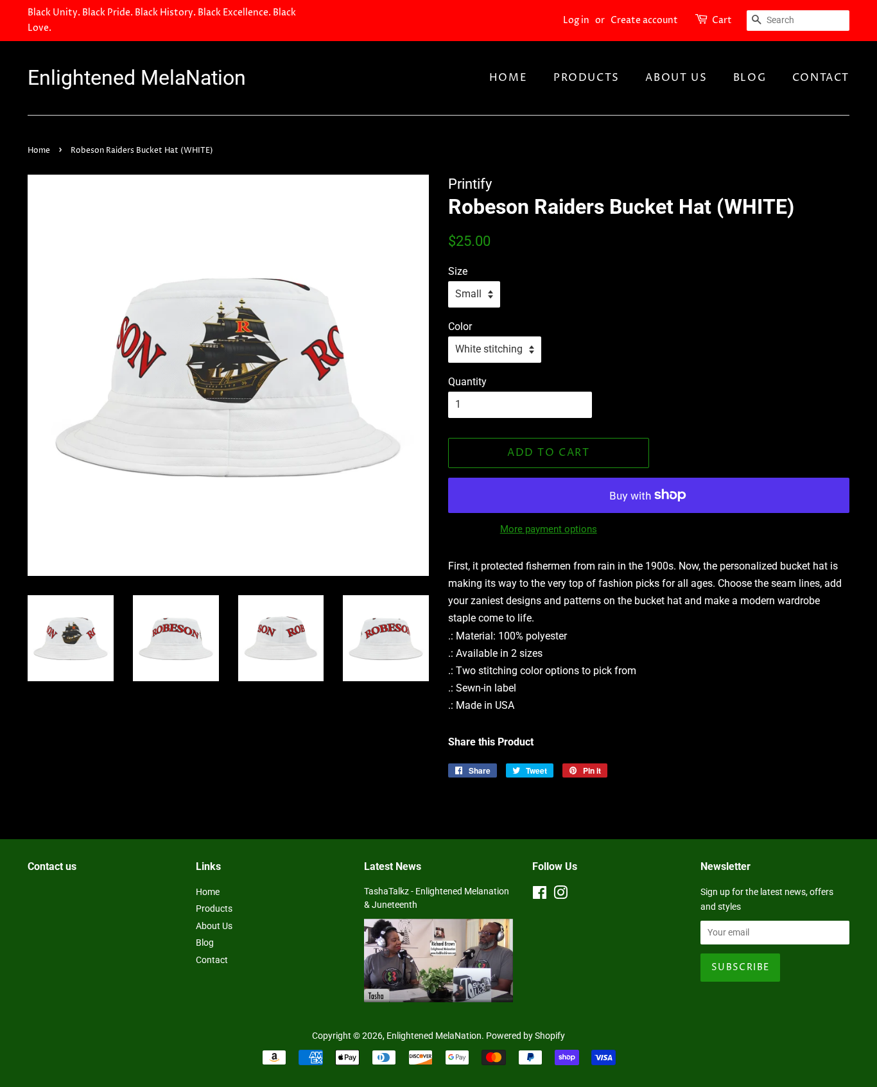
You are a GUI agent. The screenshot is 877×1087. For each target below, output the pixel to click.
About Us (676, 78)
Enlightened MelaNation (137, 77)
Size (457, 271)
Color (460, 326)
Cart (722, 20)
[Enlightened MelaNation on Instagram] (560, 895)
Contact (820, 78)
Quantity (467, 382)
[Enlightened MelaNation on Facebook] (539, 895)
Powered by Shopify (525, 1035)
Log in (576, 20)
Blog (749, 78)
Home (508, 78)
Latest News (392, 866)
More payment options (548, 529)
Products (586, 78)
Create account (644, 20)
